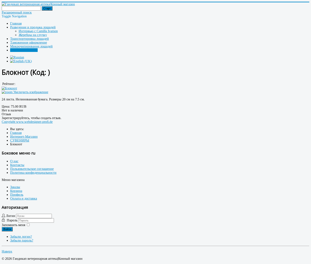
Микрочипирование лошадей (31, 46)
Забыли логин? (21, 236)
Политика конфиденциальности (33, 172)
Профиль (16, 194)
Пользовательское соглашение (32, 169)
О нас (14, 161)
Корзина (16, 191)
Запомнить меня (13, 225)
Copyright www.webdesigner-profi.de (27, 122)
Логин (10, 216)
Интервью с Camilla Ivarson (38, 31)
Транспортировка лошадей (29, 38)
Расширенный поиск (17, 12)
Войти (7, 229)
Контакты (17, 165)
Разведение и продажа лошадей (33, 27)
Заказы (15, 187)
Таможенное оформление (28, 42)
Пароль (12, 220)
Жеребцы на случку (33, 35)
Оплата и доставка (23, 198)
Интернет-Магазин (24, 50)
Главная (16, 23)
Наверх (7, 251)
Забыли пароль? (21, 240)
